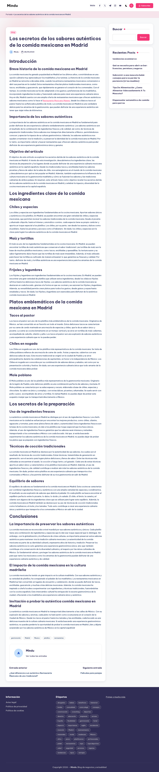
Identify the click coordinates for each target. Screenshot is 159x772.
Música (92, 734)
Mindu (12, 5)
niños (59, 739)
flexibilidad (71, 721)
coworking (76, 712)
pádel (60, 743)
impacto (61, 725)
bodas (60, 707)
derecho (61, 716)
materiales (61, 734)
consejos (96, 707)
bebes (72, 703)
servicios (81, 748)
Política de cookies (15, 710)
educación (72, 716)
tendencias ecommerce (125, 59)
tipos (72, 753)
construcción (62, 712)
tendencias (62, 753)
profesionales (93, 739)
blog (13, 32)
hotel (95, 721)
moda (72, 734)
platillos (47, 638)
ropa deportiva (93, 743)
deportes (87, 712)
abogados (61, 703)
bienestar (94, 703)
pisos (68, 739)
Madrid (27, 638)
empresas (83, 716)
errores (94, 716)
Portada (9, 14)
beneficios (82, 703)
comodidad (71, 707)
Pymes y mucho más (115, 697)
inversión (61, 730)
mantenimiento (83, 730)
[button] (144, 5)
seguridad (69, 748)
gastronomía (15, 638)
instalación (94, 725)
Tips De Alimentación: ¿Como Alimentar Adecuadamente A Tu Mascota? (129, 90)
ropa (81, 743)
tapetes (92, 748)
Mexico (37, 638)
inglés (83, 725)
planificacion (79, 739)
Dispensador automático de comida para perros (131, 101)
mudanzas (82, 734)
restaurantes (59, 638)
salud (59, 748)
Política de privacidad (16, 706)
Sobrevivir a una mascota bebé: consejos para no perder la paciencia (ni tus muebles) (129, 78)
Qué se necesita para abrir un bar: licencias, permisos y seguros (130, 67)
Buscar (117, 29)
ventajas (81, 753)
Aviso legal (11, 702)
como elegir (84, 707)
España (60, 721)
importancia (72, 725)
